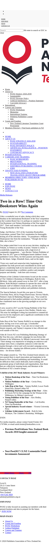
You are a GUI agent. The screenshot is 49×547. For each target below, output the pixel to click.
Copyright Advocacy (22, 152)
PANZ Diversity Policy (22, 146)
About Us (10, 139)
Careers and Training (17, 157)
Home (8, 136)
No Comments (27, 212)
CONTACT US (11, 191)
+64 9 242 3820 (6, 495)
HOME (8, 184)
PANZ (5, 212)
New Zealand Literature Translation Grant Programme (28, 174)
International (13, 155)
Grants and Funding (16, 171)
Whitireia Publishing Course (26, 166)
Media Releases (6, 195)
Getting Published (12, 528)
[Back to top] (2, 545)
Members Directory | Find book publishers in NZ (22, 178)
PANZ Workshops (19, 159)
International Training (23, 164)
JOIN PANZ (10, 186)
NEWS (8, 188)
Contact (8, 532)
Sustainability (18, 143)
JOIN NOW (6, 511)
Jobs (12, 168)
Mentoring (16, 161)
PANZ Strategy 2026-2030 (22, 141)
